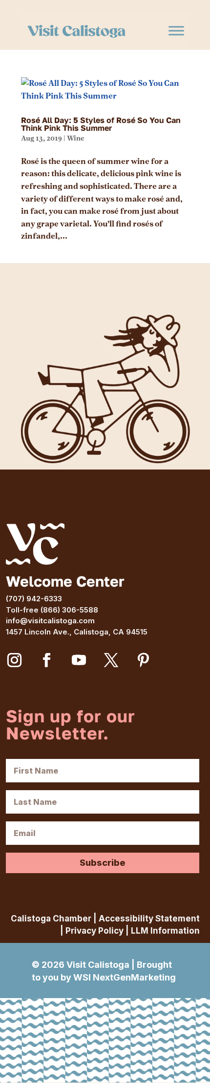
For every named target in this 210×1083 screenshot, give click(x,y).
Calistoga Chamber (51, 918)
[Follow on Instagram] (14, 660)
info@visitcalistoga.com (50, 620)
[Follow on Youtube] (78, 660)
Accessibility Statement (149, 918)
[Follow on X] (111, 660)
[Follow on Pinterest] (143, 660)
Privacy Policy (94, 931)
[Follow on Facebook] (46, 660)
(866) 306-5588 (69, 609)
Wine (75, 138)
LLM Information (165, 931)
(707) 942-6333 (34, 598)
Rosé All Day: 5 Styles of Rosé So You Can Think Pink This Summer (101, 124)
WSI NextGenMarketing (124, 977)
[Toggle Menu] (176, 31)
